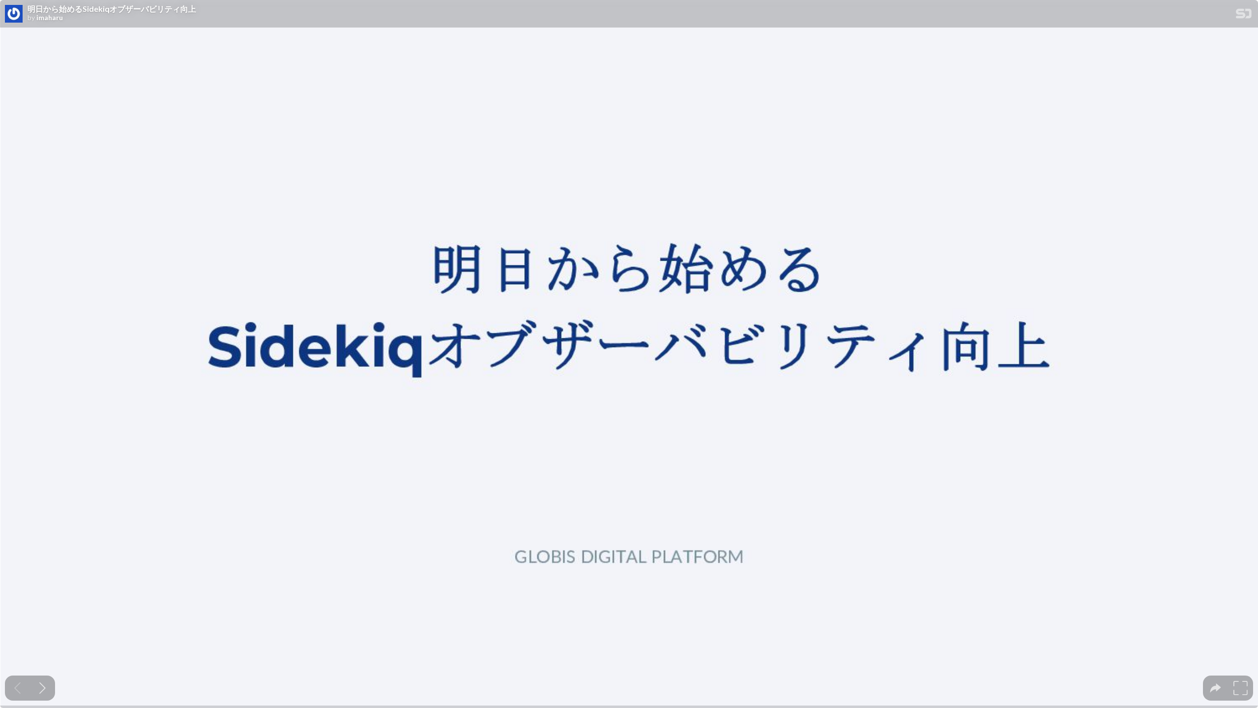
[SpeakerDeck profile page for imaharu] (14, 14)
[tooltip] (1215, 688)
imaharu (49, 17)
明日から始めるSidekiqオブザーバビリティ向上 (112, 9)
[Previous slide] (17, 688)
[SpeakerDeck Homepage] (1244, 15)
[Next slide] (42, 688)
